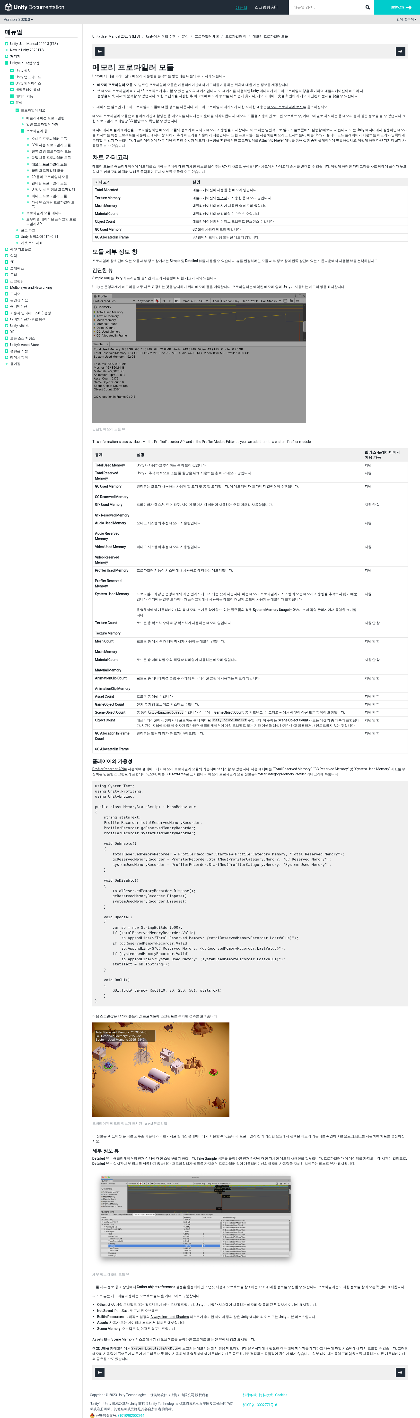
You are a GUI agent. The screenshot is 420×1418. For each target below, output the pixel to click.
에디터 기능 (24, 96)
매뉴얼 (241, 8)
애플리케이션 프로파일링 (45, 118)
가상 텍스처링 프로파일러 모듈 (53, 204)
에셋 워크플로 (20, 249)
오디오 (15, 294)
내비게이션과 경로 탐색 (28, 319)
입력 (13, 256)
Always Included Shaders (169, 1317)
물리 (13, 275)
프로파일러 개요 (33, 110)
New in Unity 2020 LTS (27, 50)
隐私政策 (266, 1395)
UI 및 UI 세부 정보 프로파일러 (53, 189)
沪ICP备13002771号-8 (260, 1405)
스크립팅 (17, 281)
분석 (19, 102)
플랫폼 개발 (19, 351)
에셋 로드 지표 (32, 243)
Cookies (281, 1395)
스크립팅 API (266, 7)
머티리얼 (224, 214)
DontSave (122, 1311)
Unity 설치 (23, 71)
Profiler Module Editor (218, 442)
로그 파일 (28, 230)
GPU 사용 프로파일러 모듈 (51, 158)
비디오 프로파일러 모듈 (49, 196)
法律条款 (250, 1395)
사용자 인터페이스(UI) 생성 (30, 313)
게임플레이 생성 (28, 90)
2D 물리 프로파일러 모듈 (50, 177)
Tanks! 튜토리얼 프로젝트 (137, 1016)
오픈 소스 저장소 (22, 338)
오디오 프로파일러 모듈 (49, 139)
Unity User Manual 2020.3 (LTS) (34, 44)
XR (12, 332)
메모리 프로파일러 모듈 (49, 164)
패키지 (15, 56)
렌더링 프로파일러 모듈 (49, 183)
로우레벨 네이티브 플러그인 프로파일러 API (51, 221)
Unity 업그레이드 (28, 77)
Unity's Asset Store (24, 345)
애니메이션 (18, 306)
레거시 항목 (19, 357)
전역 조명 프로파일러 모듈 (51, 151)
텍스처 (222, 198)
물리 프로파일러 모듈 (48, 170)
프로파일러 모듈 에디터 (44, 213)
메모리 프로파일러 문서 (285, 107)
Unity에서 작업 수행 (25, 63)
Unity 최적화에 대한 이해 (39, 236)
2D (12, 262)
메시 (220, 206)
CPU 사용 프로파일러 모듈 (51, 145)
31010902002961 (131, 1416)
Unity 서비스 (19, 326)
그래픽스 (17, 268)
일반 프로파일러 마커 (42, 124)
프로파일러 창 (36, 131)
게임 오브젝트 (158, 704)
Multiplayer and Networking (31, 287)
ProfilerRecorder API (169, 442)
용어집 (15, 364)
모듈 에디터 (353, 1136)
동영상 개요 (19, 300)
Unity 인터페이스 (28, 83)
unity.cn (397, 7)
